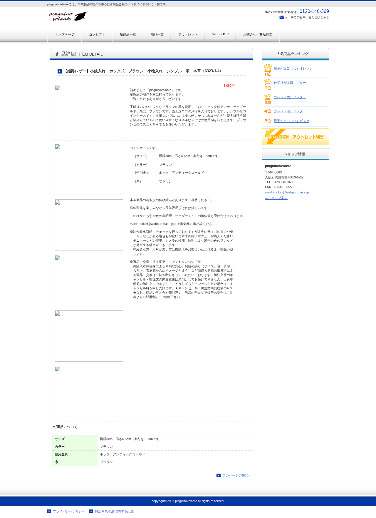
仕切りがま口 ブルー (290, 82)
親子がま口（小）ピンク (291, 121)
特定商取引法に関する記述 (114, 511)
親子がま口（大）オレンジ (293, 68)
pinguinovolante (105, 18)
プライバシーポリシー (69, 511)
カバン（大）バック (290, 97)
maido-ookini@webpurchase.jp (287, 192)
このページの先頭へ (236, 475)
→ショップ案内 (276, 198)
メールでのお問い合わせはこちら (307, 17)
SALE (295, 136)
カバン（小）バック (288, 111)
